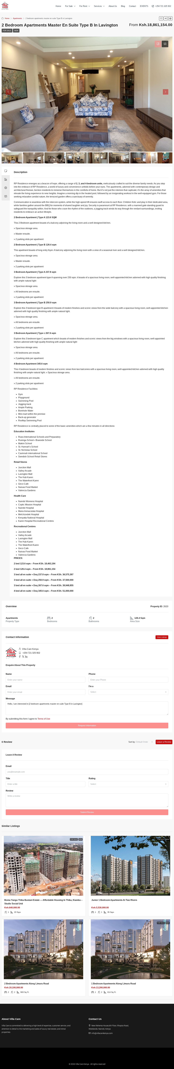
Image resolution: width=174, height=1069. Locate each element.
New (16, 31)
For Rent (83, 6)
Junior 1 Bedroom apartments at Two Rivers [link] (114, 900)
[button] (161, 18)
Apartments (17, 18)
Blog (123, 6)
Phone (92, 674)
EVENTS (144, 6)
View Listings (162, 637)
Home (58, 6)
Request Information (87, 725)
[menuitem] (161, 6)
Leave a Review (164, 742)
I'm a (91, 686)
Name (9, 674)
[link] (43, 866)
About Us (113, 6)
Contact (132, 6)
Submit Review (87, 812)
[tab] (158, 44)
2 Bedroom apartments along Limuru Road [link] (26, 983)
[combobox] (128, 692)
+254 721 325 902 (31, 653)
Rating (92, 778)
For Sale (69, 6)
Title (8, 778)
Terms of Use (44, 719)
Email (8, 686)
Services (98, 6)
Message (10, 698)
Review (9, 791)
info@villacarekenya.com (102, 1033)
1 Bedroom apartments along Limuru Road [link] (113, 983)
